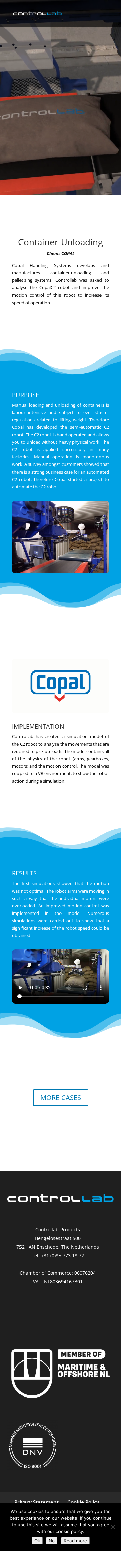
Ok (37, 1540)
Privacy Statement (36, 1501)
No (52, 1540)
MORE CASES (60, 1097)
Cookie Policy (83, 1501)
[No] (112, 1527)
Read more (75, 1540)
